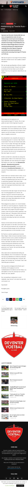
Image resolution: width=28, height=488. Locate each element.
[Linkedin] (20, 299)
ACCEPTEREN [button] (20, 485)
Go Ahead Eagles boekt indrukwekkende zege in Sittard (7, 310)
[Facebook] (7, 299)
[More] (23, 299)
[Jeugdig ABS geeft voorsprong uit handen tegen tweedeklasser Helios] (5, 388)
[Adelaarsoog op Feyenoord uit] (5, 409)
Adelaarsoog (15, 9)
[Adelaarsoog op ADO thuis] (5, 374)
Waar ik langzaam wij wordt (16, 380)
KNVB (15, 23)
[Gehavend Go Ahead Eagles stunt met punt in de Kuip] (5, 402)
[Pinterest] (14, 299)
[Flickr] (10, 478)
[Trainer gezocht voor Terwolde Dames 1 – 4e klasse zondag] (5, 395)
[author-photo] (14, 323)
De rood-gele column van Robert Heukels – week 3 (21, 309)
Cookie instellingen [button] (10, 485)
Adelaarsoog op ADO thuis (16, 373)
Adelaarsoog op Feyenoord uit (17, 408)
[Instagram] (14, 478)
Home (2, 9)
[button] (2, 6)
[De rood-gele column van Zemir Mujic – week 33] (5, 416)
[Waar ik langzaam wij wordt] (5, 381)
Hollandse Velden (19, 459)
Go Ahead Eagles (8, 9)
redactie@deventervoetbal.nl (14, 468)
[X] (10, 299)
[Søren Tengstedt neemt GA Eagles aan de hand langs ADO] (5, 367)
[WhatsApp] (17, 299)
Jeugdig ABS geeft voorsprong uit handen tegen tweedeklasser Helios (18, 388)
